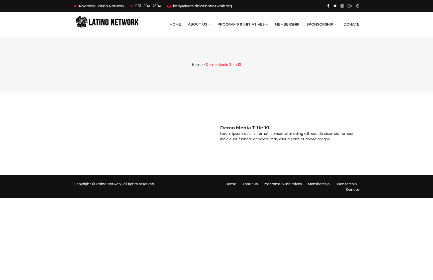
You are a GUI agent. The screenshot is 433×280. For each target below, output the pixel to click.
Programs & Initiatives (241, 24)
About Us (197, 24)
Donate (351, 24)
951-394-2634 (148, 6)
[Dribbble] (357, 6)
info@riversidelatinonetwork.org (202, 6)
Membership (287, 24)
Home (175, 24)
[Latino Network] (107, 22)
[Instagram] (342, 6)
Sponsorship (319, 24)
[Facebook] (328, 6)
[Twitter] (335, 6)
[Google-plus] (350, 6)
